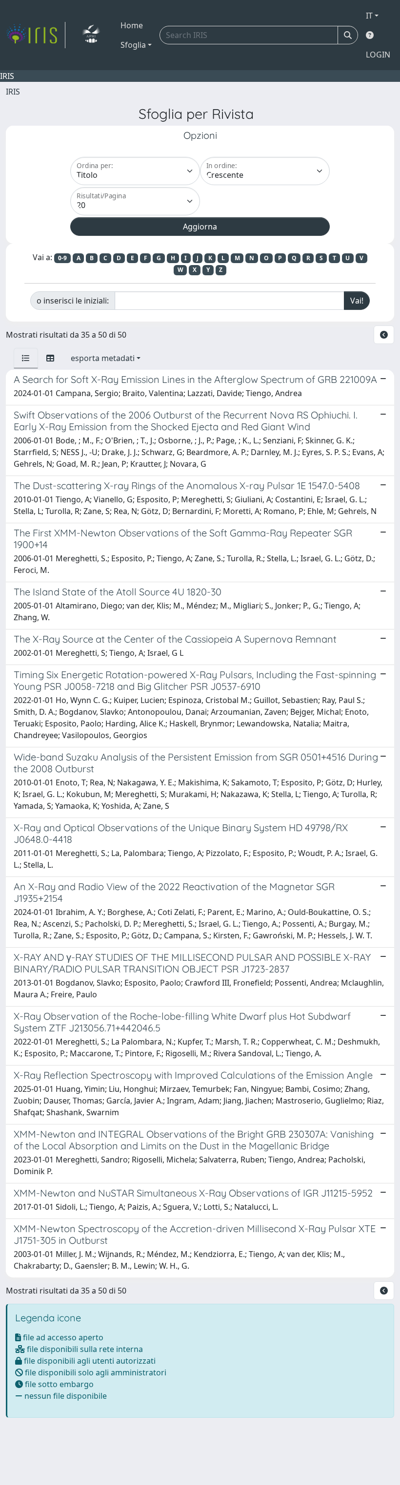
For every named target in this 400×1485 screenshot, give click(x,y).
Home (131, 25)
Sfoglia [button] (133, 44)
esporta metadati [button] (103, 358)
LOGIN (378, 54)
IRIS (13, 91)
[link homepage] (35, 35)
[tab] (26, 358)
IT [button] (369, 15)
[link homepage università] (91, 35)
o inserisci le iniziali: (73, 300)
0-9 (62, 258)
